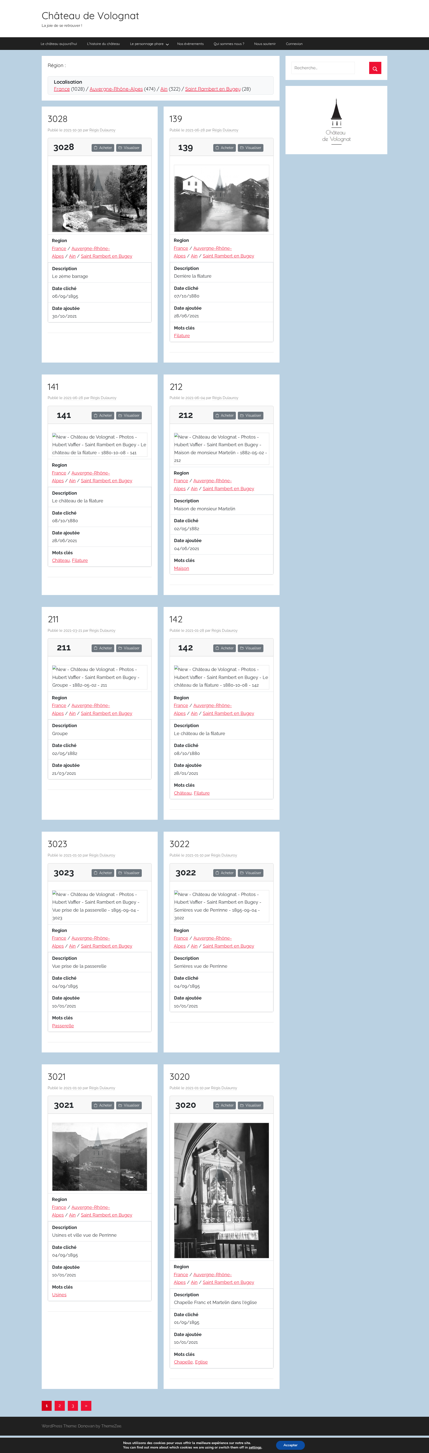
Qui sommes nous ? (229, 43)
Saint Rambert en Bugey (213, 89)
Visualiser (132, 148)
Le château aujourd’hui (59, 43)
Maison (181, 568)
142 (176, 619)
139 (176, 118)
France (62, 89)
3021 (57, 1076)
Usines (59, 1294)
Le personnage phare (147, 43)
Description (64, 268)
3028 (58, 118)
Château (61, 560)
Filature (182, 335)
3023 (57, 843)
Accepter (290, 1445)
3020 (180, 1076)
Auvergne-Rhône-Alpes (116, 89)
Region (59, 240)
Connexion (294, 43)
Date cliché (64, 288)
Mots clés (184, 328)
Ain (164, 89)
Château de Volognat (90, 15)
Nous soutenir (265, 43)
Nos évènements (190, 43)
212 (176, 386)
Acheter (105, 148)
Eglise (201, 1362)
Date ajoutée (66, 308)
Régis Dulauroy (102, 130)
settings (255, 1447)
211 (53, 619)
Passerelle (63, 1025)
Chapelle (183, 1362)
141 (53, 386)
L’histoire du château (103, 43)
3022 (179, 843)
